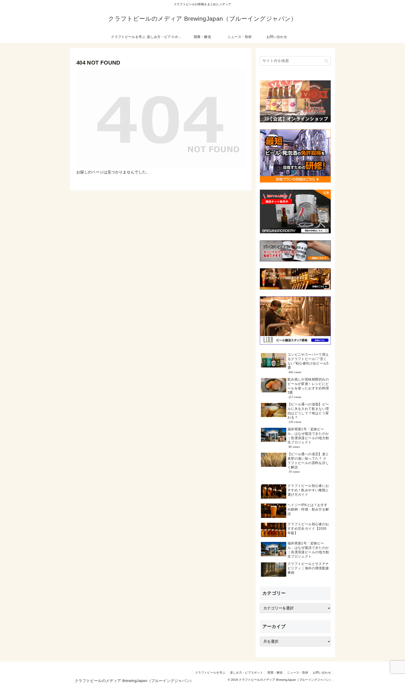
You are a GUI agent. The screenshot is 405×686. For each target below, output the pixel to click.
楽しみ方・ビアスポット (246, 672)
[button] (326, 60)
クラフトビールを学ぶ (210, 672)
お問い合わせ (322, 672)
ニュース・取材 (297, 672)
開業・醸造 (275, 672)
